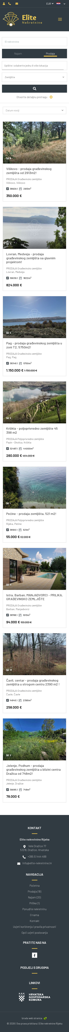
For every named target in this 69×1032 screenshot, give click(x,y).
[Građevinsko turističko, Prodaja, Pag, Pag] (34, 317)
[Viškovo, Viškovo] (34, 143)
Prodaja (50, 53)
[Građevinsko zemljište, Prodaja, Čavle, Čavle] (34, 654)
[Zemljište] (34, 81)
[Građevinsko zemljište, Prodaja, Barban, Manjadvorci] (34, 569)
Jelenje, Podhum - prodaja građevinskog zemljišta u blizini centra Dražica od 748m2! (33, 769)
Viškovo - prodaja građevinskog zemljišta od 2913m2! (29, 171)
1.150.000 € (21, 370)
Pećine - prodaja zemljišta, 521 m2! (31, 514)
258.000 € (14, 707)
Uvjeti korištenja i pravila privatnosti (34, 926)
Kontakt (34, 920)
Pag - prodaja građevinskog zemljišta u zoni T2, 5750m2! (34, 345)
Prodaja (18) (34, 891)
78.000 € (13, 796)
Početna (35, 885)
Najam (18, 53)
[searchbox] (36, 65)
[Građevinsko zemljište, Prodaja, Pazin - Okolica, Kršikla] (34, 402)
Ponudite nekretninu (34, 909)
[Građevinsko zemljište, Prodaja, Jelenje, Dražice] (34, 739)
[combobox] (35, 65)
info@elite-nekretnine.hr (37, 863)
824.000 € (14, 285)
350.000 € (14, 196)
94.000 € (19, 622)
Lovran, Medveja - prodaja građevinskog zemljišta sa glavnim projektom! (30, 258)
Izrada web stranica (32, 1018)
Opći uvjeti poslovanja (35, 932)
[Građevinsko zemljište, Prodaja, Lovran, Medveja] (34, 228)
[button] (60, 3)
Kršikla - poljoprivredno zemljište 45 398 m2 (32, 430)
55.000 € (18, 537)
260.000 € (20, 455)
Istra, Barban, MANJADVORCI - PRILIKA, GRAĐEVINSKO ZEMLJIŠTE (34, 597)
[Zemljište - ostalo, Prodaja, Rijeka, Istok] (34, 488)
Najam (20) (34, 897)
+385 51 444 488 (37, 856)
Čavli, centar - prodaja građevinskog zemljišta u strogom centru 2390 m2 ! (33, 682)
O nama (34, 915)
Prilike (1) (34, 903)
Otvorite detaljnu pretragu (32, 97)
